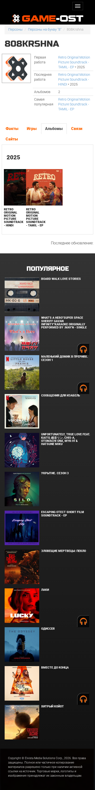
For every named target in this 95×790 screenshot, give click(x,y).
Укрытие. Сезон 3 (55, 473)
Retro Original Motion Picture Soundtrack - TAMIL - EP (74, 62)
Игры (32, 128)
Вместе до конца (55, 667)
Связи (76, 128)
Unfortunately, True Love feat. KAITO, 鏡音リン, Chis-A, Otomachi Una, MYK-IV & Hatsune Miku (65, 439)
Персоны (15, 29)
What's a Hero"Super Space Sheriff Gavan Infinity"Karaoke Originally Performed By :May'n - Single (64, 322)
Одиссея (48, 628)
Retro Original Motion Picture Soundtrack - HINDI (74, 79)
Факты (12, 128)
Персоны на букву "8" (44, 29)
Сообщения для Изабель (60, 395)
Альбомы (54, 128)
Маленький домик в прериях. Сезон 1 (64, 358)
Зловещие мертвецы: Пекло (63, 551)
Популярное (48, 268)
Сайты (12, 139)
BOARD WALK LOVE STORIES (61, 279)
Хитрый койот (52, 706)
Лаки (45, 590)
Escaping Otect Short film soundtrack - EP (62, 513)
